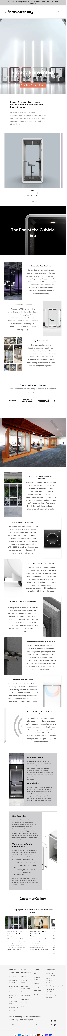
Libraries (23, 976)
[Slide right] (36, 201)
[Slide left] (29, 201)
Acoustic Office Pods (13, 996)
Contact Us (24, 1003)
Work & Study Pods (13, 1002)
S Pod (32, 190)
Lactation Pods (13, 1007)
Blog (22, 1006)
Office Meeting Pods (13, 987)
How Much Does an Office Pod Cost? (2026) (14, 934)
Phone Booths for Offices (13, 981)
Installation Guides (37, 978)
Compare (36, 994)
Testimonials (25, 992)
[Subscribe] (36, 1024)
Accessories (12, 1011)
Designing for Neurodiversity (25, 987)
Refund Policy (38, 990)
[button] (6, 12)
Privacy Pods (13, 992)
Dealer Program (25, 995)
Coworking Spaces (24, 981)
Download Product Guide (33, 85)
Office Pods (12, 976)
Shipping (36, 983)
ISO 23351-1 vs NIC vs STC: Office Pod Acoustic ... (38, 934)
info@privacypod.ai (56, 986)
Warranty (36, 987)
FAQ (35, 974)
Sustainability (25, 999)
